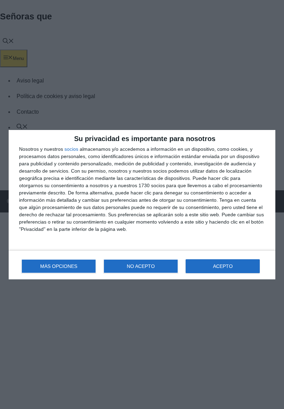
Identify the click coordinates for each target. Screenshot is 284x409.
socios (71, 149)
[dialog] (142, 204)
